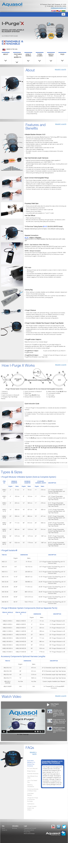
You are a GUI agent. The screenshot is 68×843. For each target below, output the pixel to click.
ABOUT (5, 54)
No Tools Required (32, 768)
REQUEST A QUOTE (60, 69)
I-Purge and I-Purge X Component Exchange (32, 799)
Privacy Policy (27, 831)
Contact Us (4, 830)
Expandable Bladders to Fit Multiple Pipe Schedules (31, 763)
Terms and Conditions (29, 830)
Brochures (14, 828)
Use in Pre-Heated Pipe (32, 781)
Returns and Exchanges (29, 833)
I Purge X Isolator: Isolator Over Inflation (32, 808)
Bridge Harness (31, 771)
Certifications (30, 804)
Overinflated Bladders (30, 794)
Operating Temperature (30, 785)
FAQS (62, 54)
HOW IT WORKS (28, 55)
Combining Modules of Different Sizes (32, 790)
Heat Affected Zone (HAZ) (32, 777)
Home (3, 828)
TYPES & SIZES (39, 55)
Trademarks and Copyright (30, 828)
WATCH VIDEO (51, 55)
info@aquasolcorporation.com (58, 8)
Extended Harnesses (32, 773)
